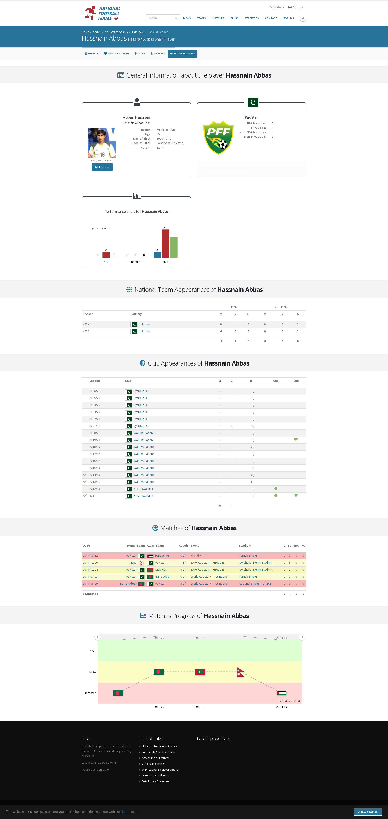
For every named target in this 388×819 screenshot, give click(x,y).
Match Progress (184, 53)
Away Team (155, 545)
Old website (276, 7)
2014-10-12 (90, 555)
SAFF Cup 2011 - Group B (207, 563)
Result (183, 545)
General (93, 53)
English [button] (297, 7)
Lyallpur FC (141, 391)
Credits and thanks (153, 764)
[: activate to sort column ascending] (85, 381)
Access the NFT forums (156, 758)
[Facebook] (303, 18)
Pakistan (144, 324)
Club (128, 381)
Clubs (141, 53)
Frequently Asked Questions (159, 752)
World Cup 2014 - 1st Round (209, 576)
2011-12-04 (90, 569)
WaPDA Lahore (144, 433)
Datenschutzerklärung (155, 775)
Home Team (136, 545)
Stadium (245, 545)
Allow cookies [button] (368, 811)
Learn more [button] (130, 811)
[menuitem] (200, 637)
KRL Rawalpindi (144, 489)
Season (88, 314)
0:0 (182, 569)
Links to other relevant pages (159, 746)
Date (86, 545)
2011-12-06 (90, 563)
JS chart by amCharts (103, 228)
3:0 (182, 583)
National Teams (118, 53)
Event (195, 545)
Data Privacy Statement (156, 781)
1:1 (182, 563)
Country (136, 314)
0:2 (182, 555)
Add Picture (102, 167)
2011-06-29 (90, 583)
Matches (159, 53)
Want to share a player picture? (160, 769)
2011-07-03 (90, 576)
